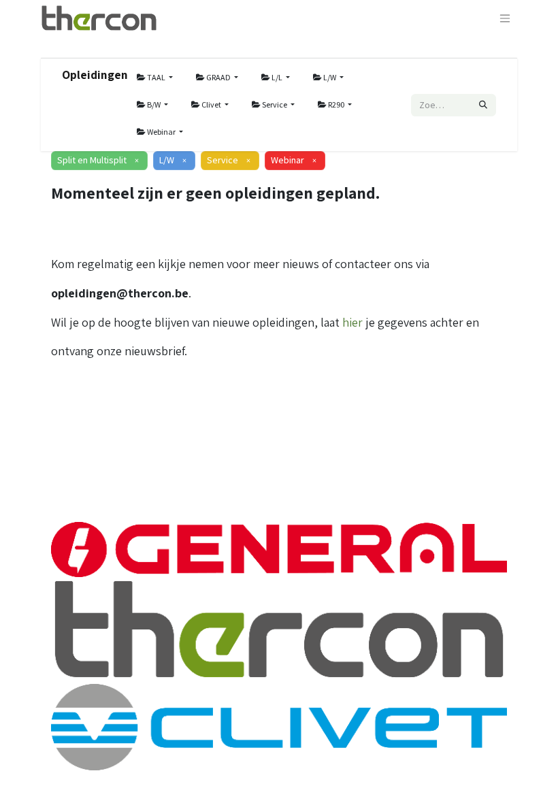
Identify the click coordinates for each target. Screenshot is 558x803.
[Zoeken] (483, 105)
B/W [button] (154, 104)
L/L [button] (277, 77)
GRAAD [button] (218, 77)
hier (352, 322)
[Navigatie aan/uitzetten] (505, 18)
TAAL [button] (156, 77)
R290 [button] (336, 104)
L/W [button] (330, 77)
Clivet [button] (211, 104)
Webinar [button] (161, 132)
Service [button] (275, 104)
